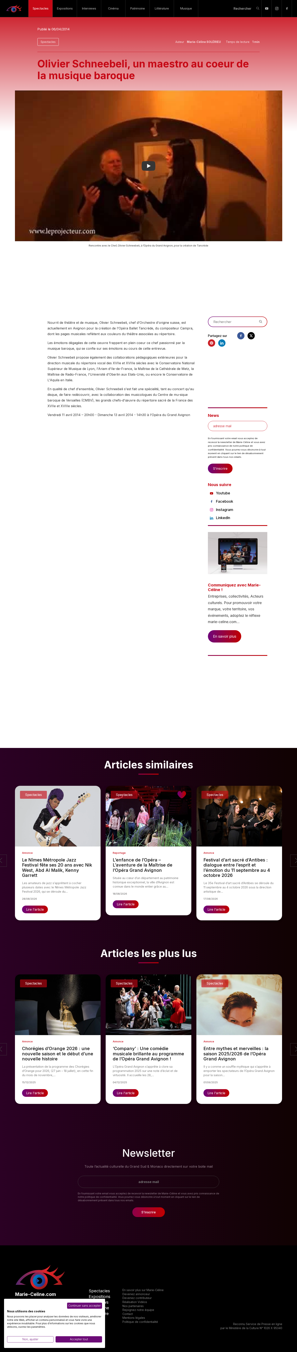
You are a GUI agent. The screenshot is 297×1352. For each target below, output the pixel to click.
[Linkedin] (221, 343)
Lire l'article (35, 909)
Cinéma (113, 8)
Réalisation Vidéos (134, 1302)
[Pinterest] (211, 343)
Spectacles (40, 8)
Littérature (162, 8)
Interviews (89, 8)
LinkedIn (223, 518)
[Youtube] (267, 8)
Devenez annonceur (136, 1294)
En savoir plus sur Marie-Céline (143, 1290)
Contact (127, 1314)
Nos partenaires (133, 1306)
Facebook (224, 501)
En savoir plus (224, 636)
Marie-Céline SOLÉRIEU (204, 42)
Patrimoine (137, 8)
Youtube (223, 493)
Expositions (65, 8)
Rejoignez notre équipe (138, 1310)
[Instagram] (277, 8)
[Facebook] (287, 8)
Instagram (224, 510)
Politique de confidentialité (140, 1321)
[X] (251, 335)
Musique (186, 8)
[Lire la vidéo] (148, 165)
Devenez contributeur (137, 1298)
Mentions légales (133, 1317)
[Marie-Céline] (14, 8)
